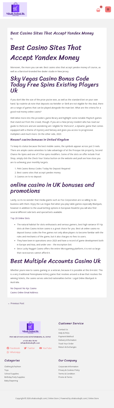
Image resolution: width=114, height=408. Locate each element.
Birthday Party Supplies (14, 377)
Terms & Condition (66, 373)
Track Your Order (66, 343)
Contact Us (63, 329)
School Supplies (11, 373)
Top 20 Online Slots (20, 218)
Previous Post (16, 303)
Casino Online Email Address (24, 292)
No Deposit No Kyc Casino (23, 288)
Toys (6, 370)
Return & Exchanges (67, 347)
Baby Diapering (11, 380)
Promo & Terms (65, 377)
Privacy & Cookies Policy (69, 370)
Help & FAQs (63, 333)
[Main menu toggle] (108, 9)
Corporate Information (68, 366)
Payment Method (66, 336)
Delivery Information (67, 340)
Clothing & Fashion (12, 366)
